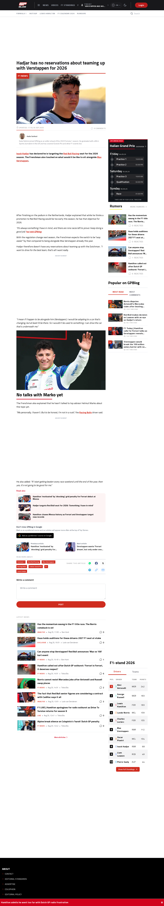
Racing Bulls (85, 412)
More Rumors (137, 206)
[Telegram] (89, 570)
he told (34, 231)
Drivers (117, 671)
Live (39, 715)
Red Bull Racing (71, 153)
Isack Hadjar (22, 153)
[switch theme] (125, 5)
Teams (135, 671)
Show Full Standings (126, 769)
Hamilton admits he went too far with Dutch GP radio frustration (34, 902)
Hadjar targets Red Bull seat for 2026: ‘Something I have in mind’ (63, 505)
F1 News (23, 76)
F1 (46, 566)
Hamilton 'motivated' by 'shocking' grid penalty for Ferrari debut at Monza (64, 497)
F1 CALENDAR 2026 (66, 13)
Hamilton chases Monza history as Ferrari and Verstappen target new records (63, 515)
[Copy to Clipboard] (96, 570)
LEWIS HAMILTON (47, 13)
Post (61, 604)
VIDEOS (54, 5)
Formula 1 (20, 562)
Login (141, 5)
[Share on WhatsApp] (89, 563)
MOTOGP (33, 13)
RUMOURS (81, 13)
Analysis (41, 632)
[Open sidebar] (38, 5)
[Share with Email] (103, 570)
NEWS (46, 5)
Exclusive (41, 642)
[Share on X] (103, 563)
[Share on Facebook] (96, 563)
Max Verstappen (48, 562)
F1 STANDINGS (68, 5)
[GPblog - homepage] (22, 5)
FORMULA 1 (21, 13)
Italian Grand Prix (36, 566)
